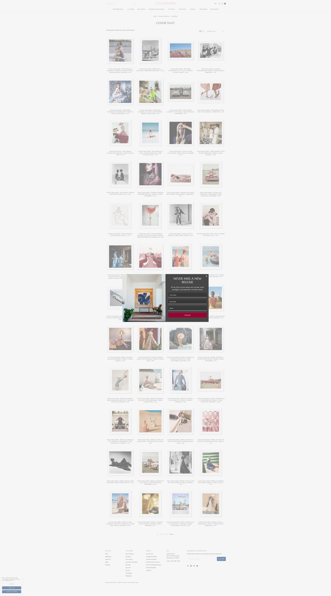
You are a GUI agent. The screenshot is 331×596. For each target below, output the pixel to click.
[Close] (206, 276)
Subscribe (187, 315)
